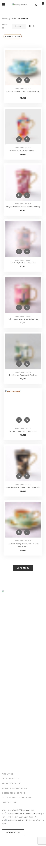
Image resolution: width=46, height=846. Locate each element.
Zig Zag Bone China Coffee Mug (23, 150)
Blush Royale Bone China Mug (23, 262)
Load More (23, 568)
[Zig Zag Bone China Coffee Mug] (23, 126)
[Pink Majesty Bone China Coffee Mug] (23, 295)
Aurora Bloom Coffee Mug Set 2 (23, 431)
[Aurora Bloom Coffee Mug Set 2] (23, 407)
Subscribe (11, 832)
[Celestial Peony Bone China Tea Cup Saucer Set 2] (23, 520)
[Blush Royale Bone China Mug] (23, 239)
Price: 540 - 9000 (13, 36)
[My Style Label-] (20, 5)
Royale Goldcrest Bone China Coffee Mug (23, 487)
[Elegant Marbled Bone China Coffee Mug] (23, 183)
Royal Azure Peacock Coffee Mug (23, 375)
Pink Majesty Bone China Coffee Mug (23, 319)
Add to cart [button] (27, 80)
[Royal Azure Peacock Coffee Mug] (23, 351)
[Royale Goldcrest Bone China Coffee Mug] (23, 463)
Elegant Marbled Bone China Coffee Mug (23, 206)
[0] (40, 5)
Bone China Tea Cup (23, 89)
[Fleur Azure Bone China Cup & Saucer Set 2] (23, 67)
